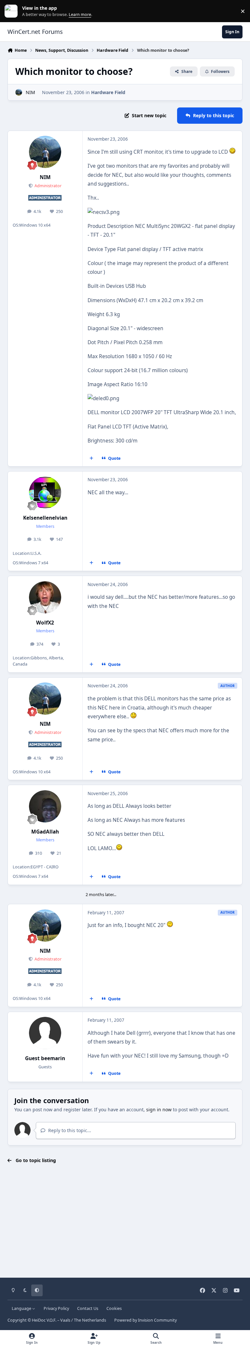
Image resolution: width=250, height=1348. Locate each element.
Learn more (12, 11)
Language (22, 1308)
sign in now (159, 1109)
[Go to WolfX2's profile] (45, 597)
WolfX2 (45, 622)
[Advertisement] (125, 1220)
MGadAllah (45, 831)
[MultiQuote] (91, 458)
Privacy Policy (56, 1308)
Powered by (145, 1320)
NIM (30, 92)
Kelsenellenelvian (45, 517)
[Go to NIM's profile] (18, 92)
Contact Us (87, 1308)
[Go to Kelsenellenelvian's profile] (45, 492)
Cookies (114, 1308)
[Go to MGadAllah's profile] (45, 806)
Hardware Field (108, 92)
